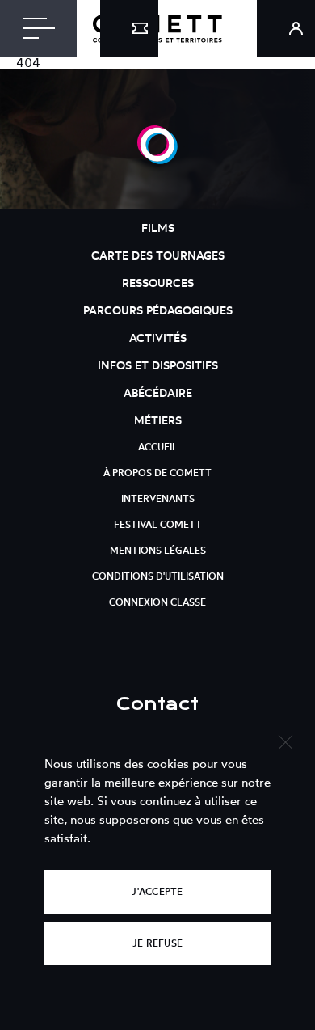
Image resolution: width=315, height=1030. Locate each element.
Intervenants (158, 498)
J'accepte (157, 891)
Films (157, 227)
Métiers (158, 420)
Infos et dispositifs (158, 365)
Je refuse (157, 943)
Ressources (158, 282)
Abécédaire (158, 392)
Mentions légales (158, 550)
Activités (158, 337)
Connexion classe (157, 602)
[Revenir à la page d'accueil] (157, 159)
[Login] (286, 28)
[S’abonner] (129, 28)
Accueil (158, 447)
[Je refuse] (285, 740)
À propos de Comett (157, 472)
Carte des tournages (158, 255)
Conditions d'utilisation (158, 576)
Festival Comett (158, 524)
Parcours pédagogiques (158, 310)
